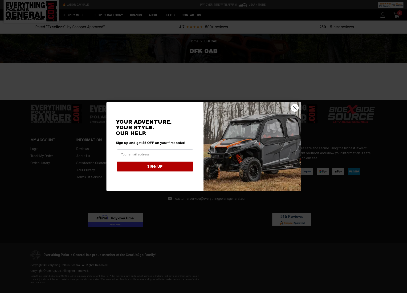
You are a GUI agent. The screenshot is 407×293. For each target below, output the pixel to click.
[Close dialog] (295, 108)
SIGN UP (155, 166)
